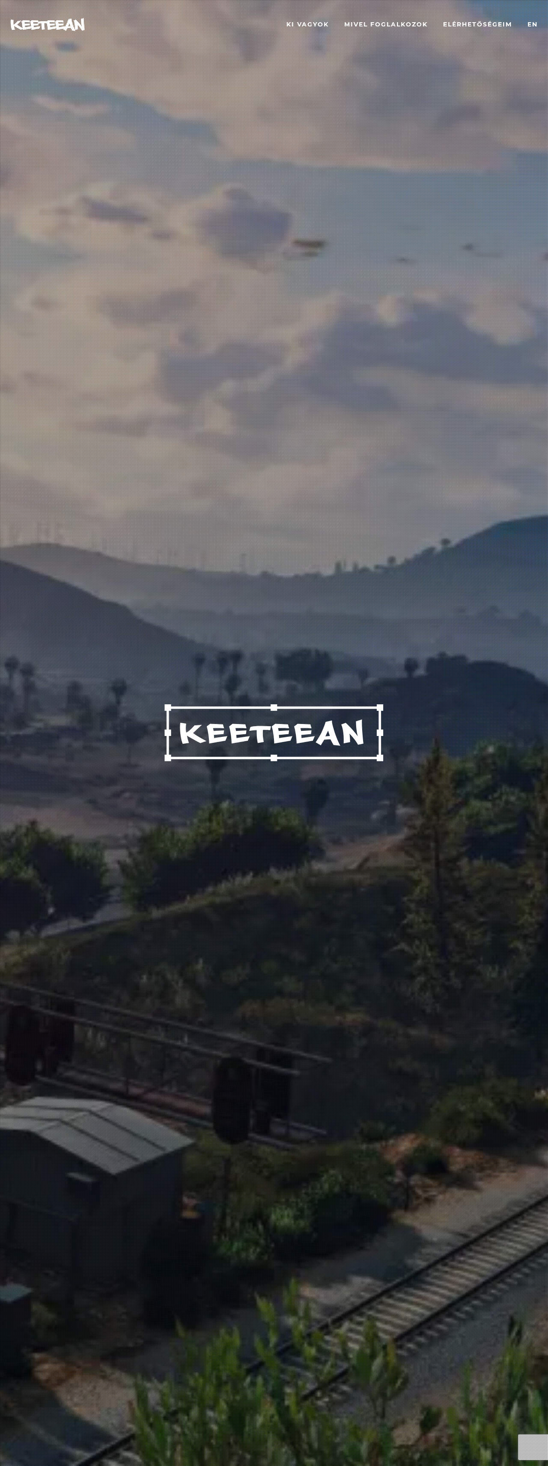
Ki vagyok (307, 24)
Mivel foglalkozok (386, 24)
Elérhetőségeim (477, 24)
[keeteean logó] (47, 24)
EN (532, 24)
